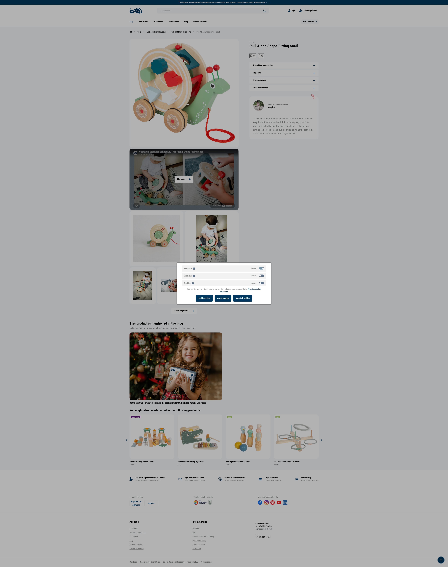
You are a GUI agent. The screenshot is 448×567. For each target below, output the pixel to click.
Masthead (224, 292)
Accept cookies (223, 298)
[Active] (261, 268)
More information (254, 289)
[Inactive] (261, 276)
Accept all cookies (243, 298)
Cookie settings (204, 298)
